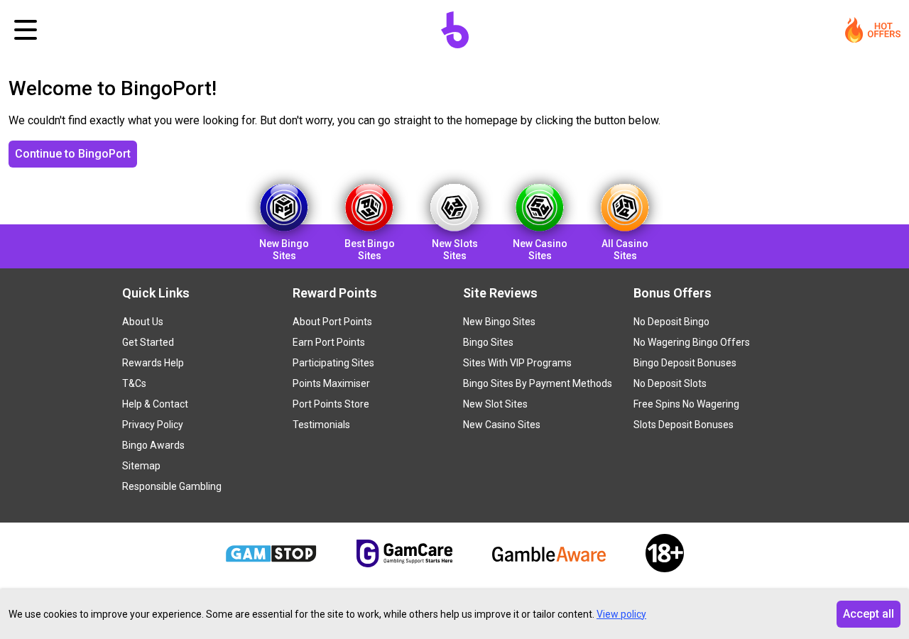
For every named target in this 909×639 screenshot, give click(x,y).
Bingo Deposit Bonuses (684, 362)
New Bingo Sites (499, 321)
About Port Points (332, 321)
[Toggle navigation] (26, 29)
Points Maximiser (331, 383)
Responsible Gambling (172, 486)
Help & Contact (155, 404)
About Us (142, 321)
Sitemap (141, 465)
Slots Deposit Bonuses (683, 424)
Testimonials (321, 424)
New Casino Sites (501, 424)
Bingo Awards (153, 445)
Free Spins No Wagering (686, 404)
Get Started (148, 342)
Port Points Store (331, 404)
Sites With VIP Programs (517, 362)
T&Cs (134, 383)
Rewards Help (153, 362)
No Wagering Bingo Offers (691, 342)
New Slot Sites (495, 404)
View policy (621, 614)
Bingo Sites (488, 342)
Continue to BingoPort (73, 153)
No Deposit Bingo (671, 321)
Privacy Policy (152, 424)
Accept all (868, 614)
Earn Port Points (329, 342)
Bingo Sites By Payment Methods (537, 383)
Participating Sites (333, 362)
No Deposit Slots (670, 383)
